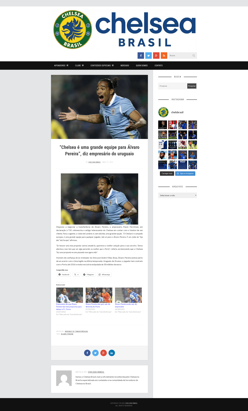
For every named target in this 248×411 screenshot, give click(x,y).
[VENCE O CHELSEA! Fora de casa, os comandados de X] (172, 134)
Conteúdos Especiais (101, 65)
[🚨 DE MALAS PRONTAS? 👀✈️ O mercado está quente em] (172, 144)
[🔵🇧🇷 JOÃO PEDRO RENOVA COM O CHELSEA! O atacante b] (182, 154)
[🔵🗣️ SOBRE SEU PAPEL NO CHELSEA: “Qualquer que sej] (192, 165)
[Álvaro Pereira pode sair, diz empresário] (128, 295)
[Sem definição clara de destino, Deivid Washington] (172, 165)
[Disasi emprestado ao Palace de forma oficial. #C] (172, 124)
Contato (159, 65)
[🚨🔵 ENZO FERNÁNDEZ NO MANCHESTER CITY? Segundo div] (192, 124)
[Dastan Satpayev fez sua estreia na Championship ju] (182, 144)
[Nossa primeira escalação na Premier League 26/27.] (192, 134)
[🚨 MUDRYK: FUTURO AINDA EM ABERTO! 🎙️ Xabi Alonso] (192, 144)
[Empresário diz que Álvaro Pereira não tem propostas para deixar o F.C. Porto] (69, 295)
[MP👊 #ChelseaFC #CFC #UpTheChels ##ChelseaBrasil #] (172, 154)
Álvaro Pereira (67, 334)
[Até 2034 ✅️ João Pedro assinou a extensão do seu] (192, 154)
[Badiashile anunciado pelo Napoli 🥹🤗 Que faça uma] (162, 154)
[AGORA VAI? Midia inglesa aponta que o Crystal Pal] (162, 165)
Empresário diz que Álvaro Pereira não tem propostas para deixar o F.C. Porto (69, 306)
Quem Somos (142, 65)
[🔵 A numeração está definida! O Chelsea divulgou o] (182, 165)
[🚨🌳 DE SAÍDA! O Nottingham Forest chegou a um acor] (162, 134)
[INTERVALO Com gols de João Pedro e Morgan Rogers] (182, 134)
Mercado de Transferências (76, 331)
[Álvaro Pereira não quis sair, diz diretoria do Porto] (99, 295)
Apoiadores (59, 65)
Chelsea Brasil (94, 162)
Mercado (125, 65)
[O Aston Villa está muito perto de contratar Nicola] (182, 124)
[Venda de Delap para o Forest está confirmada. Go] (162, 124)
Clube (78, 65)
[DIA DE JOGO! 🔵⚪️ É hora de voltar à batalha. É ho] (162, 144)
